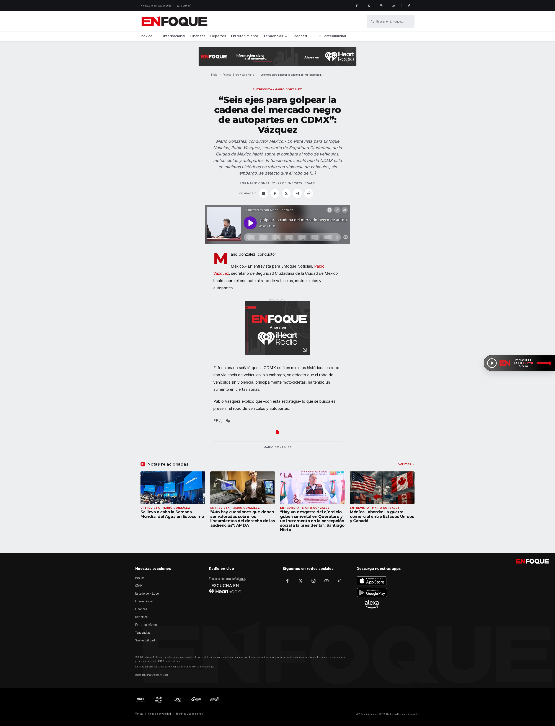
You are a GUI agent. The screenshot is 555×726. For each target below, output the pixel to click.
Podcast (300, 36)
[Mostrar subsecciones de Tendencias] (286, 36)
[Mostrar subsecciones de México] (155, 36)
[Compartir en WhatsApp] (263, 193)
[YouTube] (393, 6)
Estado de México (147, 593)
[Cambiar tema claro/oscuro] (410, 6)
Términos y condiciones (189, 713)
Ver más (404, 464)
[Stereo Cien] (196, 699)
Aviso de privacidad (159, 713)
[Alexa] (371, 604)
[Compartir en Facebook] (275, 193)
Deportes (218, 36)
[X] (369, 6)
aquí (242, 578)
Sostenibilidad (334, 36)
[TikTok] (339, 580)
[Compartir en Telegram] (297, 193)
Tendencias (273, 36)
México (146, 36)
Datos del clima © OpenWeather (151, 674)
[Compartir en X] (286, 193)
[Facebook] (356, 6)
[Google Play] (371, 592)
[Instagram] (381, 6)
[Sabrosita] (215, 699)
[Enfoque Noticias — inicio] (174, 21)
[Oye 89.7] (178, 699)
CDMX (138, 585)
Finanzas (197, 36)
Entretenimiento (244, 36)
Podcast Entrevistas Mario (238, 74)
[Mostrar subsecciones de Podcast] (310, 36)
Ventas (139, 713)
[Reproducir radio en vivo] (492, 363)
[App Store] (371, 580)
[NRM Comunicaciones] (140, 699)
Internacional (174, 36)
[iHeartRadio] (225, 588)
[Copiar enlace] (308, 193)
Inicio (214, 74)
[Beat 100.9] (159, 699)
